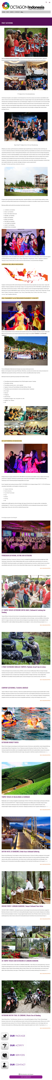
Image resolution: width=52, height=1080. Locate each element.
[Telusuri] (46, 2)
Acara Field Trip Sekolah (9, 492)
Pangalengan (32, 290)
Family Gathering (7, 490)
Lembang (27, 290)
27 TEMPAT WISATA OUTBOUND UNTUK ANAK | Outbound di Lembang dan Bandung (23, 611)
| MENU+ (12, 12)
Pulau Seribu (40, 292)
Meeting (6, 498)
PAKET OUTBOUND (42, 484)
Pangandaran (11, 292)
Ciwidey (35, 292)
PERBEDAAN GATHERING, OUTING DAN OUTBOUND (17, 555)
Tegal (6, 294)
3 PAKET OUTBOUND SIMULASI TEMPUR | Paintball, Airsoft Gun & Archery (24, 667)
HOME (3, 12)
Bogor (40, 290)
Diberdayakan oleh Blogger (26, 1074)
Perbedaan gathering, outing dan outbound (15, 164)
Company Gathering (8, 489)
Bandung (23, 290)
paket (11, 507)
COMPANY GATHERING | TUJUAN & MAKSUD (15, 687)
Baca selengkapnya (45, 568)
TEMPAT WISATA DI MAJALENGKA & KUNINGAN (16, 797)
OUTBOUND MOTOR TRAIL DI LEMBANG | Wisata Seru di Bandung (21, 1015)
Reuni (5, 494)
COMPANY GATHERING (9, 209)
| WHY (7, 12)
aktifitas (16, 507)
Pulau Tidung (22, 292)
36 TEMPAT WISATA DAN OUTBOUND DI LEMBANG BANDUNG (20, 960)
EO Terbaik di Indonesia (13, 505)
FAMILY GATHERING (8, 211)
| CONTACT (17, 12)
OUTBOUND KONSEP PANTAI (10, 742)
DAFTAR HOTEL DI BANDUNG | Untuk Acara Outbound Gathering (20, 851)
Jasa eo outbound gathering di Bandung (10, 58)
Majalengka (44, 290)
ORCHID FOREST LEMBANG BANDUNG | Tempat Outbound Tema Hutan (22, 906)
